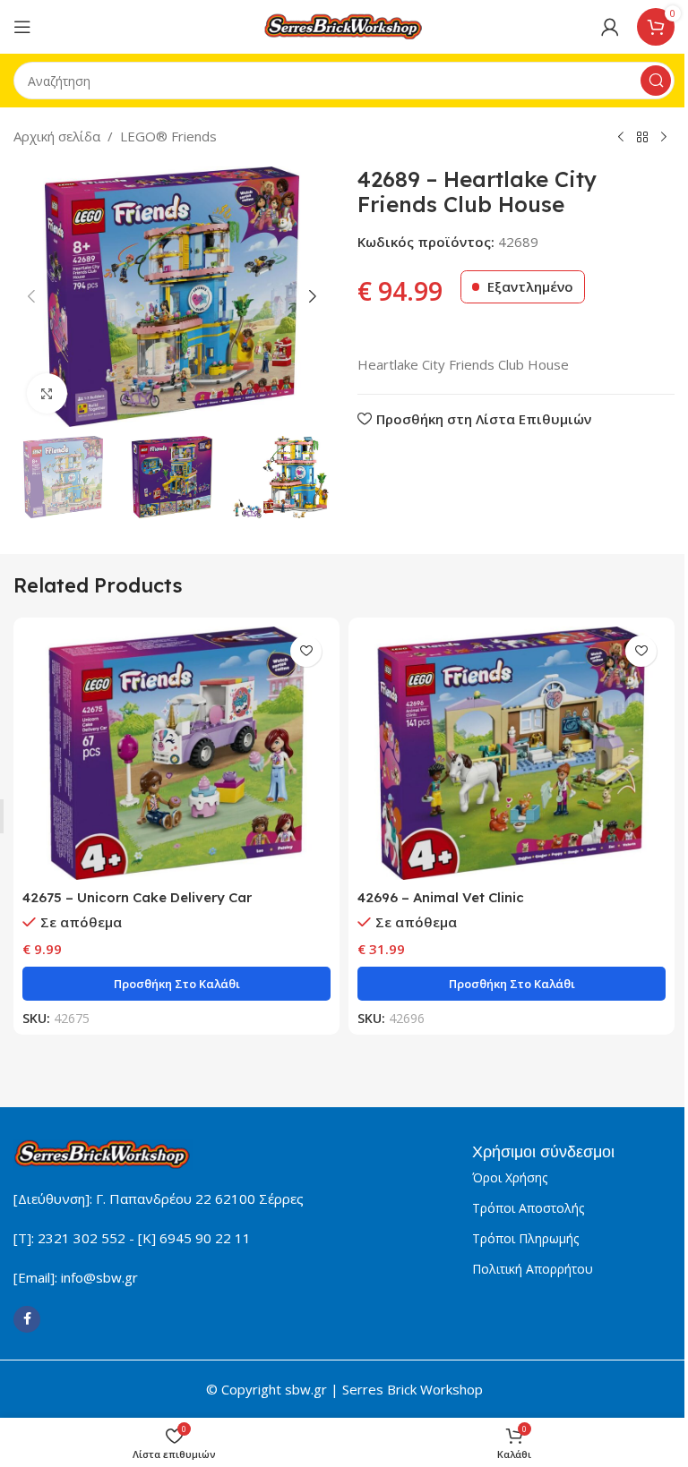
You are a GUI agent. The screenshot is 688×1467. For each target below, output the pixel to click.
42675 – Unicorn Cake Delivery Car (137, 897)
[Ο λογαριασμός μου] (610, 27)
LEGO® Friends (168, 136)
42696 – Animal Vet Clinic (440, 897)
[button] (31, 296)
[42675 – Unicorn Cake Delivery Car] (176, 753)
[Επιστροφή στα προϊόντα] (642, 138)
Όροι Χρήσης (509, 1177)
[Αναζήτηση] (656, 80)
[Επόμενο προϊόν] (664, 138)
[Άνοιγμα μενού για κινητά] (22, 27)
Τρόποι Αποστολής (528, 1207)
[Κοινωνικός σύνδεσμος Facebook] (26, 1319)
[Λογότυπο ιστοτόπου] (344, 25)
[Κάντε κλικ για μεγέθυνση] (47, 393)
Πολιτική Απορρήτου (532, 1268)
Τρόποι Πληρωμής (525, 1238)
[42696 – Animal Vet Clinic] (511, 753)
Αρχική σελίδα (56, 136)
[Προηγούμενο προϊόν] (621, 138)
